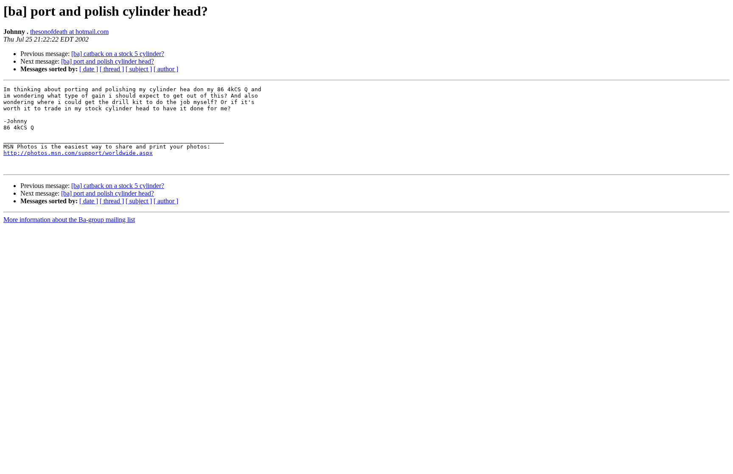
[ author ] (166, 69)
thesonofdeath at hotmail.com (69, 31)
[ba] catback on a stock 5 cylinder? (117, 53)
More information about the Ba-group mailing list (69, 219)
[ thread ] (112, 69)
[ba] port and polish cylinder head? (107, 61)
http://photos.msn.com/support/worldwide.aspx (78, 153)
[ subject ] (139, 69)
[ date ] (88, 69)
